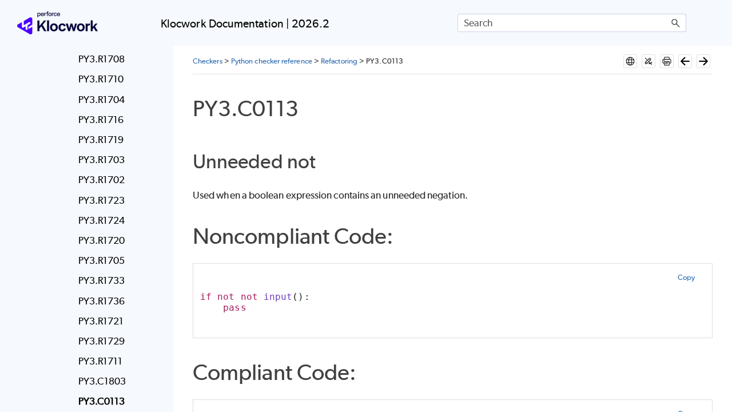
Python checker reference (271, 61)
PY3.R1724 (101, 220)
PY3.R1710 (101, 79)
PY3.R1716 (101, 119)
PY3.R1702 (101, 179)
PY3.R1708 (101, 59)
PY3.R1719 (101, 139)
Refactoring (339, 61)
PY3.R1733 (101, 280)
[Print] (667, 61)
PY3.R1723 (101, 200)
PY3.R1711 (100, 361)
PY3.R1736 (101, 301)
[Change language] (630, 61)
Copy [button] (686, 277)
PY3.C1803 (102, 381)
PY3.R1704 (101, 99)
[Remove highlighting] (648, 61)
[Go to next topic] (703, 61)
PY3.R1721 (101, 321)
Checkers (207, 61)
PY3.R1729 (101, 341)
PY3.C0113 (101, 401)
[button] (676, 23)
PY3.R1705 (101, 260)
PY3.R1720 (101, 240)
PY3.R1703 (101, 159)
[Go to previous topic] (685, 61)
